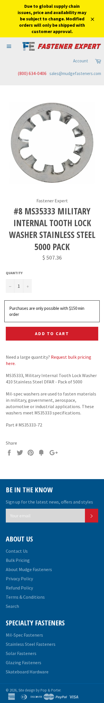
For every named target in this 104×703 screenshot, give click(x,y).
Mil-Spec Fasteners (24, 635)
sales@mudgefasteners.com (75, 73)
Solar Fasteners (21, 653)
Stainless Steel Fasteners (30, 644)
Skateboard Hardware (27, 672)
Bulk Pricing (18, 560)
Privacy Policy (19, 578)
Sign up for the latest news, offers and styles (49, 502)
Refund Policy (19, 588)
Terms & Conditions (25, 597)
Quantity (14, 273)
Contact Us (17, 551)
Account (80, 61)
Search (12, 606)
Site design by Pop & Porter (39, 690)
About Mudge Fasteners (29, 569)
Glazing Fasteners (23, 662)
